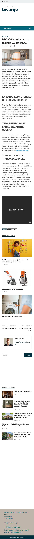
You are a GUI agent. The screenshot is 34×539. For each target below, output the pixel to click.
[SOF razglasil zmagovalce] (7, 391)
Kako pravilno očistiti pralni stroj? (13, 316)
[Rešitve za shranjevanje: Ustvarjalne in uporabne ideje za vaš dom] (17, 258)
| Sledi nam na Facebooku (12, 527)
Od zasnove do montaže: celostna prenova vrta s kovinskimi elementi (22, 434)
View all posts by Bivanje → (22, 343)
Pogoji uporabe (9, 530)
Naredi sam (5, 36)
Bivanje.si (21, 537)
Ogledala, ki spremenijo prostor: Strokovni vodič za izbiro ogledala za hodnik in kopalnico (22, 403)
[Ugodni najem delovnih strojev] (17, 287)
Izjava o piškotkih (16, 532)
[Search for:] (17, 355)
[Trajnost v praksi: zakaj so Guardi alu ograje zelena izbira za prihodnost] (7, 414)
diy (9, 229)
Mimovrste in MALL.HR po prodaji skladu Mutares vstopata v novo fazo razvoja (15, 425)
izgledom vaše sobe (22, 151)
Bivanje (13, 46)
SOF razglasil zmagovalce (22, 391)
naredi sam (14, 229)
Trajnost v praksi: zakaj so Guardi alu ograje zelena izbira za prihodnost (23, 415)
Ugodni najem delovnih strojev (12, 289)
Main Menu (8, 28)
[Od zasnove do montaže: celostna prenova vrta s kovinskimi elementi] (7, 433)
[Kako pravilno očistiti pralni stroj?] (17, 314)
